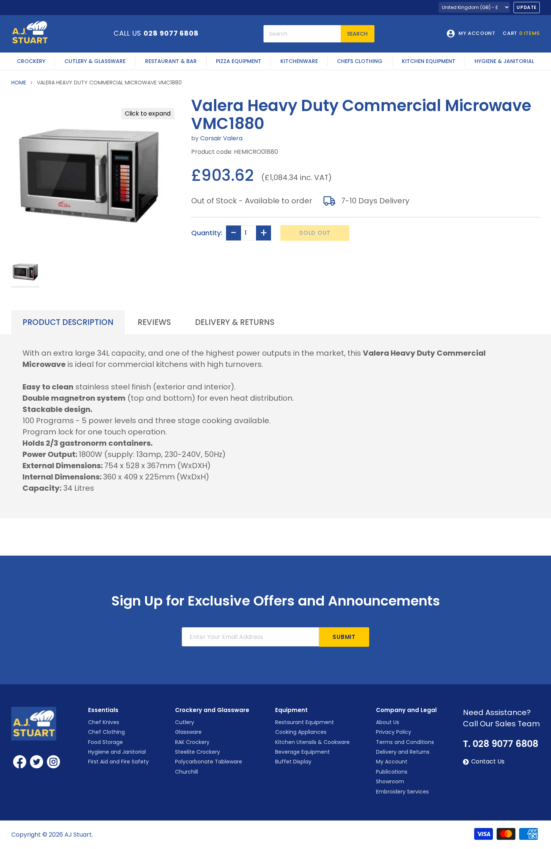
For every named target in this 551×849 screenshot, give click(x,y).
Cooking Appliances (300, 732)
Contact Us (488, 761)
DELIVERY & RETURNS (234, 322)
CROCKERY (31, 61)
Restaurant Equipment (304, 722)
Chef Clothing (106, 732)
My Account (391, 761)
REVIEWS (154, 322)
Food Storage (105, 742)
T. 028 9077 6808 (500, 744)
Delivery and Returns (403, 752)
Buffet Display (293, 761)
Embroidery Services (402, 791)
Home (18, 83)
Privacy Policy (393, 732)
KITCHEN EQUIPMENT (428, 61)
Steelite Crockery (197, 752)
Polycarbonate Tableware (208, 761)
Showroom (390, 781)
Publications (391, 771)
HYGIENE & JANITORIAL (504, 61)
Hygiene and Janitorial (117, 752)
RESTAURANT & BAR (171, 61)
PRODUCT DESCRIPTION (68, 322)
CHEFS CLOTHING (359, 61)
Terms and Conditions (405, 742)
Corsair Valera (221, 138)
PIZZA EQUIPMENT (238, 61)
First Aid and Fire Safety (118, 761)
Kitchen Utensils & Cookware (312, 742)
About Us (387, 722)
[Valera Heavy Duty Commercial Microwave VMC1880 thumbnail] (25, 272)
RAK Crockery (192, 742)
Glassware (188, 732)
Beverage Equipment (302, 752)
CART (521, 33)
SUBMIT (344, 637)
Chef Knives (103, 722)
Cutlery (184, 722)
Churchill (186, 771)
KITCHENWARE (299, 61)
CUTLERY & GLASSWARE (95, 61)
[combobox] (302, 33)
